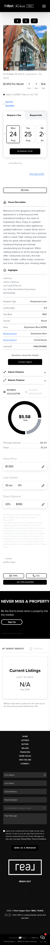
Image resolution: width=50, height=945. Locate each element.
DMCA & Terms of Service (27, 941)
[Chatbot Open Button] (42, 937)
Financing (25, 752)
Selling (25, 748)
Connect (25, 764)
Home (25, 736)
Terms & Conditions (39, 839)
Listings (25, 740)
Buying (25, 744)
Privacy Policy (26, 839)
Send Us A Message (25, 848)
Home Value (25, 756)
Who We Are (25, 760)
